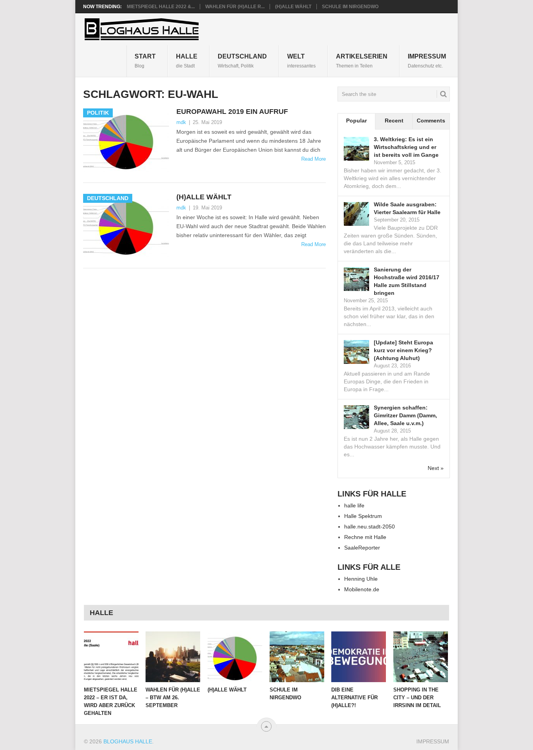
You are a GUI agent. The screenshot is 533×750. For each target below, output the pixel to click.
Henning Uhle (361, 579)
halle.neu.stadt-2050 (369, 526)
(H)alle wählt (293, 6)
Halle (186, 60)
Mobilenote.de (361, 589)
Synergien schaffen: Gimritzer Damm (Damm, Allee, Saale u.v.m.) (405, 415)
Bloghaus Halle (127, 741)
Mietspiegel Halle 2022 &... (161, 6)
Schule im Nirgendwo (350, 6)
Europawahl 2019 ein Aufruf (232, 111)
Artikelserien (361, 60)
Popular (356, 120)
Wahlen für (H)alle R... (235, 6)
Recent (394, 120)
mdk (181, 122)
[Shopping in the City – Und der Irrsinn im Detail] (420, 656)
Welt (301, 60)
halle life (354, 505)
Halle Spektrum (363, 516)
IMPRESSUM (427, 60)
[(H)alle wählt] (235, 656)
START (145, 60)
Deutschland (242, 60)
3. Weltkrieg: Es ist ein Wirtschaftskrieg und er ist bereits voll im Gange (406, 147)
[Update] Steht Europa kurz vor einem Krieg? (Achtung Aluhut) (403, 350)
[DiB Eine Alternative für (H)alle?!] (358, 656)
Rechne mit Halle (365, 537)
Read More (313, 159)
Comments (431, 120)
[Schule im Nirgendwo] (297, 656)
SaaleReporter (362, 547)
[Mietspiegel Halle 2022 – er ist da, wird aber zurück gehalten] (111, 656)
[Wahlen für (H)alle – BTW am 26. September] (173, 656)
